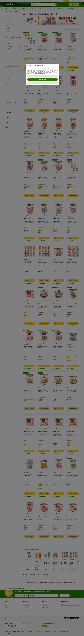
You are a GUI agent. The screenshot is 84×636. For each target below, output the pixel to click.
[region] (42, 74)
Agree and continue (42, 79)
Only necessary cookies (42, 82)
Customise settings (42, 76)
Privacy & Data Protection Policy (40, 73)
